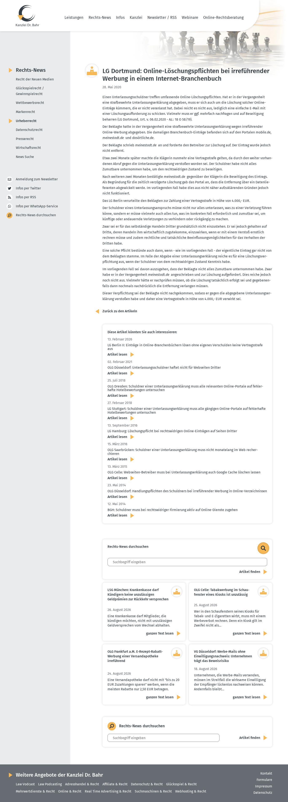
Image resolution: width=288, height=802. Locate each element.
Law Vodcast (25, 784)
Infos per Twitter (28, 188)
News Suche (25, 157)
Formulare (264, 780)
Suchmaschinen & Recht (153, 791)
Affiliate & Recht (115, 784)
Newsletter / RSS (162, 17)
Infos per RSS (26, 197)
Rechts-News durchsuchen (36, 215)
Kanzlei (136, 17)
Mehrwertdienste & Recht (35, 791)
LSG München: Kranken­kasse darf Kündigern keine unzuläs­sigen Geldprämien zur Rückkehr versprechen (138, 594)
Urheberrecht (26, 121)
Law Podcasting (50, 784)
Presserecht (25, 139)
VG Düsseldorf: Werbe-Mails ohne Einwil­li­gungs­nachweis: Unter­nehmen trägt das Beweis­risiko (223, 656)
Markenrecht (25, 112)
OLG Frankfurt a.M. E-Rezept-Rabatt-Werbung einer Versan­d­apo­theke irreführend (135, 656)
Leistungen (74, 17)
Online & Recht (69, 791)
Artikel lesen (117, 354)
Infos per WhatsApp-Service (37, 206)
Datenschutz (262, 793)
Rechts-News (100, 17)
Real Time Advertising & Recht (108, 791)
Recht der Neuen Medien (35, 79)
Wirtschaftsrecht (28, 148)
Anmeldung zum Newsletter (37, 179)
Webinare (190, 17)
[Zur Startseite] (27, 15)
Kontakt (266, 773)
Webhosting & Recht (190, 791)
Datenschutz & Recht (147, 784)
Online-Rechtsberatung (223, 17)
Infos (120, 17)
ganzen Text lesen (160, 633)
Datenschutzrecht (29, 130)
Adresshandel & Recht (82, 784)
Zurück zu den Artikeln (119, 311)
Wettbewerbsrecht (30, 103)
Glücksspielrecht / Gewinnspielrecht (30, 91)
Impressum (263, 786)
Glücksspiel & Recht (181, 784)
